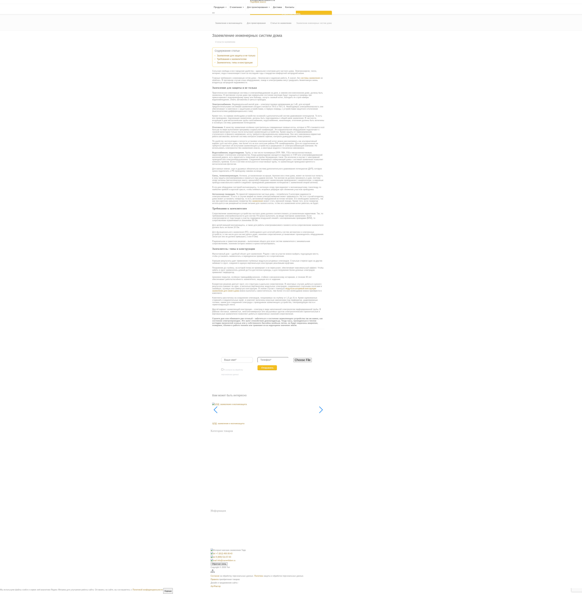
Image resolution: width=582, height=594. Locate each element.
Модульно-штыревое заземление (225, 455)
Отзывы (219, 529)
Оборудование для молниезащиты (225, 474)
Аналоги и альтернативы (221, 436)
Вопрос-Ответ (222, 516)
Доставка (277, 7)
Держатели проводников (221, 482)
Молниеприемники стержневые (224, 497)
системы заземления (310, 78)
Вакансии (220, 537)
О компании (236, 7)
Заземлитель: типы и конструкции (235, 62)
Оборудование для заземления (223, 446)
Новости (219, 525)
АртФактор (216, 586)
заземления (257, 201)
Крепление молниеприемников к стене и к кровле (231, 487)
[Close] (213, 12)
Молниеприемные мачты (221, 502)
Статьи (219, 533)
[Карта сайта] (213, 572)
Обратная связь (219, 564)
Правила (215, 579)
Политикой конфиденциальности (148, 590)
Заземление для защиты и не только (236, 55)
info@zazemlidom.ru (226, 560)
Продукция (219, 7)
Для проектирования (257, 7)
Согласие (215, 576)
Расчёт (219, 520)
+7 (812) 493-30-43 (223, 553)
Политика (258, 576)
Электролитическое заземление (224, 460)
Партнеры (220, 542)
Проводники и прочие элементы (224, 465)
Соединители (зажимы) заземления (225, 507)
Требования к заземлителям (231, 59)
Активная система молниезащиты (225, 477)
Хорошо (168, 591)
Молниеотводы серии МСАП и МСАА (227, 492)
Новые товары (217, 441)
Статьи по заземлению (225, 42)
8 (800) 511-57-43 (223, 557)
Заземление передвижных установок (226, 450)
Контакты (289, 7)
